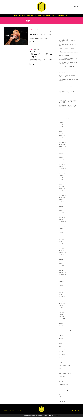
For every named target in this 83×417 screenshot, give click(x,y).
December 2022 (62, 219)
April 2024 (61, 184)
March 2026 (61, 133)
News (66, 15)
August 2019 (61, 307)
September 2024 (62, 173)
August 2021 (61, 254)
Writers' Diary (61, 381)
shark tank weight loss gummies (65, 105)
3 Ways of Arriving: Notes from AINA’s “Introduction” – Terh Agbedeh (67, 92)
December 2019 (62, 298)
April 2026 (61, 131)
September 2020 (62, 279)
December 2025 (62, 140)
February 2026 (62, 135)
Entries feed (61, 396)
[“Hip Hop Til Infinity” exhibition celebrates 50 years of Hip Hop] (31, 64)
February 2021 (62, 268)
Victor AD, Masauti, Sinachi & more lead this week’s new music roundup (68, 63)
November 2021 (62, 248)
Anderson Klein (62, 100)
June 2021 (61, 259)
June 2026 (61, 126)
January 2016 (62, 321)
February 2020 (62, 294)
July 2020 (61, 283)
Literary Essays (62, 351)
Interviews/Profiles (62, 349)
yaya (60, 91)
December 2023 (62, 193)
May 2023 (61, 208)
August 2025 (61, 148)
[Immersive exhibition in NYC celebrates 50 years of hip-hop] (16, 36)
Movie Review (38, 15)
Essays (53, 15)
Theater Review (62, 376)
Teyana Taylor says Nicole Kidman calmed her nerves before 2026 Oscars (68, 59)
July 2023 (61, 204)
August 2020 (61, 281)
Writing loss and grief (63, 384)
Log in (60, 394)
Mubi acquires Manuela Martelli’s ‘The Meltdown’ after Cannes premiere (66, 67)
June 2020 (61, 285)
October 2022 (62, 223)
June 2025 (61, 153)
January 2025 (62, 164)
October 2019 (62, 303)
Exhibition (61, 346)
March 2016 (61, 316)
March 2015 (61, 325)
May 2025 (61, 155)
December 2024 (62, 166)
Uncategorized (62, 379)
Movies (60, 357)
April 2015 (61, 323)
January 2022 (62, 243)
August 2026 (61, 122)
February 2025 (62, 162)
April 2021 (61, 263)
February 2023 (62, 215)
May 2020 (61, 287)
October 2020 (62, 276)
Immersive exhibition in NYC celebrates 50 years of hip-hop (41, 33)
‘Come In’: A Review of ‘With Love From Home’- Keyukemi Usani (67, 54)
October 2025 (62, 144)
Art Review (61, 335)
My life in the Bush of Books (64, 365)
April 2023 (61, 210)
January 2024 (62, 190)
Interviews (61, 15)
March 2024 (61, 186)
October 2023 (62, 197)
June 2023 (61, 206)
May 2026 (61, 129)
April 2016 (61, 314)
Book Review (30, 15)
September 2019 (62, 305)
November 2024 (62, 168)
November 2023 (62, 195)
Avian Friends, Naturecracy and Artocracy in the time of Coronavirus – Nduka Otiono (68, 101)
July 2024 (61, 177)
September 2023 (62, 199)
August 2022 (61, 228)
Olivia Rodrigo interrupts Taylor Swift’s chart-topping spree (67, 106)
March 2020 (61, 292)
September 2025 (62, 146)
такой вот (61, 110)
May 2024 (61, 181)
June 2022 (61, 232)
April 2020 (61, 290)
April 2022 (61, 237)
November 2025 (62, 142)
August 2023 (61, 201)
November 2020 (62, 274)
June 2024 (61, 179)
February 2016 (62, 318)
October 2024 (62, 170)
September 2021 (62, 252)
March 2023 (61, 212)
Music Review (22, 15)
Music (60, 360)
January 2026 (62, 137)
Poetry (60, 370)
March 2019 (61, 312)
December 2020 (62, 272)
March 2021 (61, 265)
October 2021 (62, 250)
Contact (19, 410)
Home (15, 15)
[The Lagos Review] (41, 7)
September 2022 (62, 226)
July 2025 (61, 151)
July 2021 (61, 257)
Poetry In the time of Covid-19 (65, 373)
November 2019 (62, 301)
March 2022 (61, 239)
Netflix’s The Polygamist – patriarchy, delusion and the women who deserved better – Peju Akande (68, 50)
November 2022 (62, 221)
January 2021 (61, 270)
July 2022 (61, 230)
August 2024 (61, 175)
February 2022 (62, 241)
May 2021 (61, 261)
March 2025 (61, 159)
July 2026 (61, 124)
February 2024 (62, 188)
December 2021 (62, 245)
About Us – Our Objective (9, 410)
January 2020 (62, 296)
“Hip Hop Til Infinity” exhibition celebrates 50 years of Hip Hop (41, 54)
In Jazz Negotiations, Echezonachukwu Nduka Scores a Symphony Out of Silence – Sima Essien (68, 40)
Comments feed (62, 399)
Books (60, 340)
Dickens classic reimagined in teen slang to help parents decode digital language (68, 71)
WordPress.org (62, 401)
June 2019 (61, 309)
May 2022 (61, 234)
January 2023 (62, 217)
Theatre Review (46, 15)
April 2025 (61, 157)
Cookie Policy (51, 415)
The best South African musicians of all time (66, 111)
